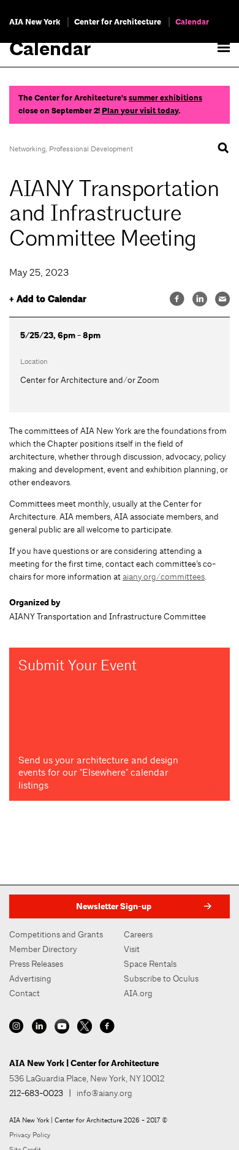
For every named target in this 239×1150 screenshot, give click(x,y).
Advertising (30, 978)
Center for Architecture (117, 22)
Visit (132, 949)
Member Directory (43, 949)
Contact (24, 993)
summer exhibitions (165, 98)
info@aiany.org (104, 1093)
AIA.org (138, 993)
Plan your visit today (140, 110)
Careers (138, 934)
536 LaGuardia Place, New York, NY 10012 (86, 1078)
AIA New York (34, 22)
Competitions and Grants (56, 934)
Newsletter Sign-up (113, 906)
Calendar (192, 22)
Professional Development (91, 149)
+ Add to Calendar (47, 299)
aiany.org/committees (164, 576)
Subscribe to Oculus (161, 978)
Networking (27, 149)
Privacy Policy (29, 1135)
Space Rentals (150, 963)
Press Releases (36, 963)
